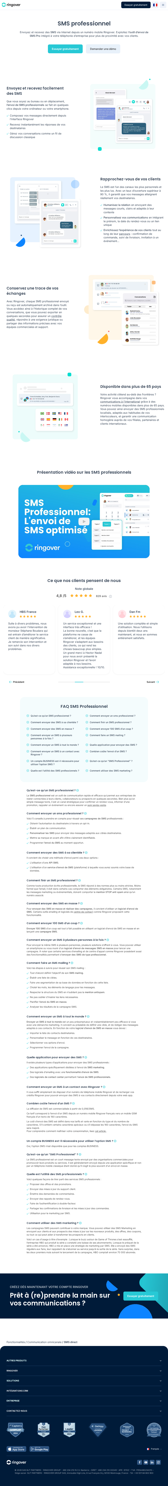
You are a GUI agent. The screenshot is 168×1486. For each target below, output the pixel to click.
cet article (100, 1131)
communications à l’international (120, 401)
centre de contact (83, 911)
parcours (124, 233)
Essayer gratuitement (136, 4)
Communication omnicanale (44, 1342)
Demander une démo (103, 48)
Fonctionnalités (16, 1342)
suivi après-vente (96, 805)
